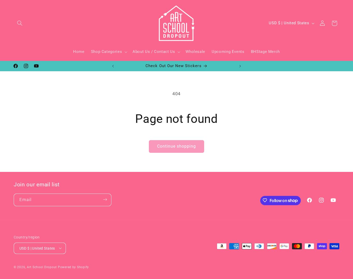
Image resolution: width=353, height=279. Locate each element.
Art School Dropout (42, 267)
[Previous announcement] (113, 66)
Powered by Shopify (73, 267)
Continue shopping (176, 146)
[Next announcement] (240, 66)
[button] (20, 23)
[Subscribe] (105, 199)
